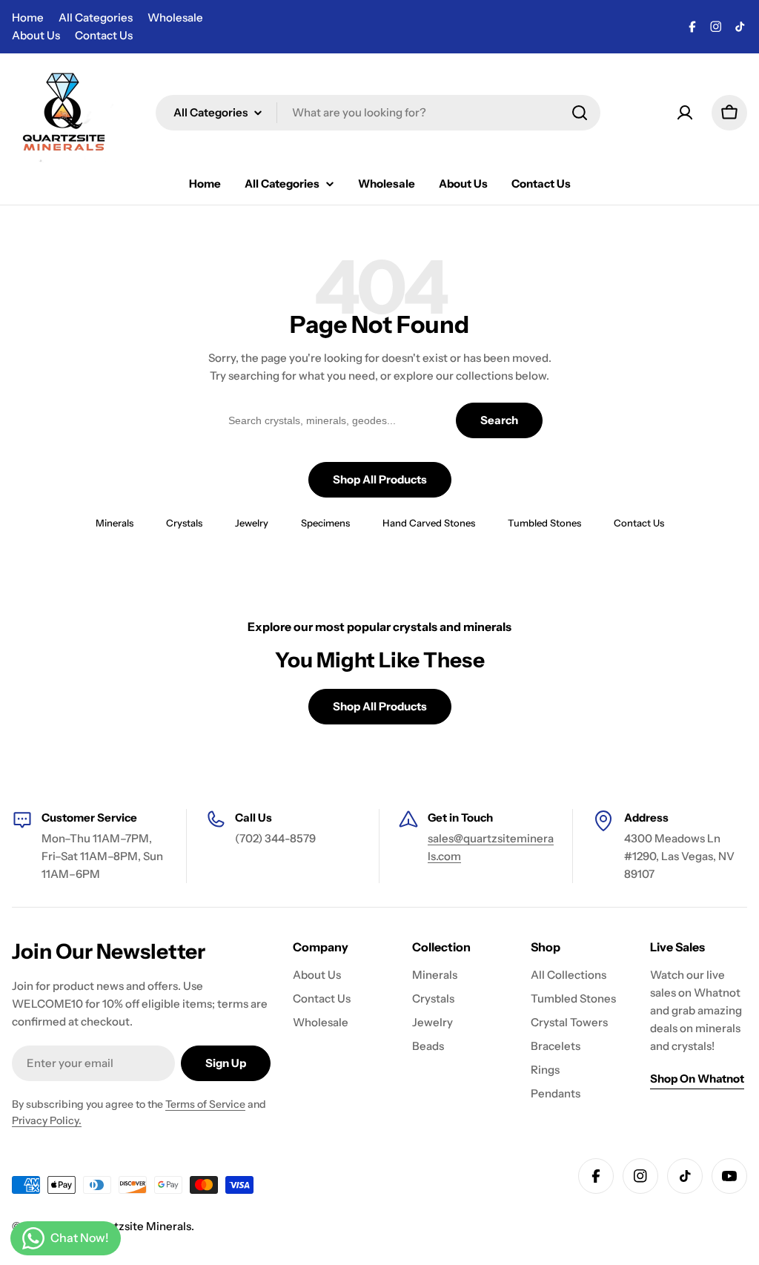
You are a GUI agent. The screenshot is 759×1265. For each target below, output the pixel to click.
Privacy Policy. (47, 1120)
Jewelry (251, 523)
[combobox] (378, 113)
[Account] (685, 113)
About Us (36, 35)
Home (28, 17)
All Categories (96, 17)
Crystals (184, 523)
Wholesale (175, 17)
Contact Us (104, 35)
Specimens (325, 523)
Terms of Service (205, 1104)
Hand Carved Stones (428, 523)
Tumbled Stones (544, 523)
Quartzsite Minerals (139, 1226)
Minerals (114, 523)
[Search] (580, 113)
